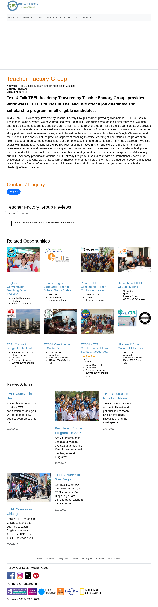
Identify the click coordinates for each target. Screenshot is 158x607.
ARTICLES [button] (72, 17)
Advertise (100, 558)
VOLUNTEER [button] (26, 17)
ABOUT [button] (85, 17)
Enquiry (13, 191)
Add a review (26, 214)
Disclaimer (49, 558)
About (39, 558)
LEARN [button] (60, 17)
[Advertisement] (79, 43)
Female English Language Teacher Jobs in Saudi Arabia (57, 286)
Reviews (11, 214)
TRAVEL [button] (12, 17)
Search (75, 558)
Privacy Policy (63, 558)
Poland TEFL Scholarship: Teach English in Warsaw (93, 286)
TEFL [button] (49, 17)
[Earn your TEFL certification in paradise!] (97, 322)
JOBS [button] (40, 17)
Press (109, 558)
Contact (117, 558)
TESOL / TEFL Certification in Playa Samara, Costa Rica (94, 348)
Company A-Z (87, 558)
